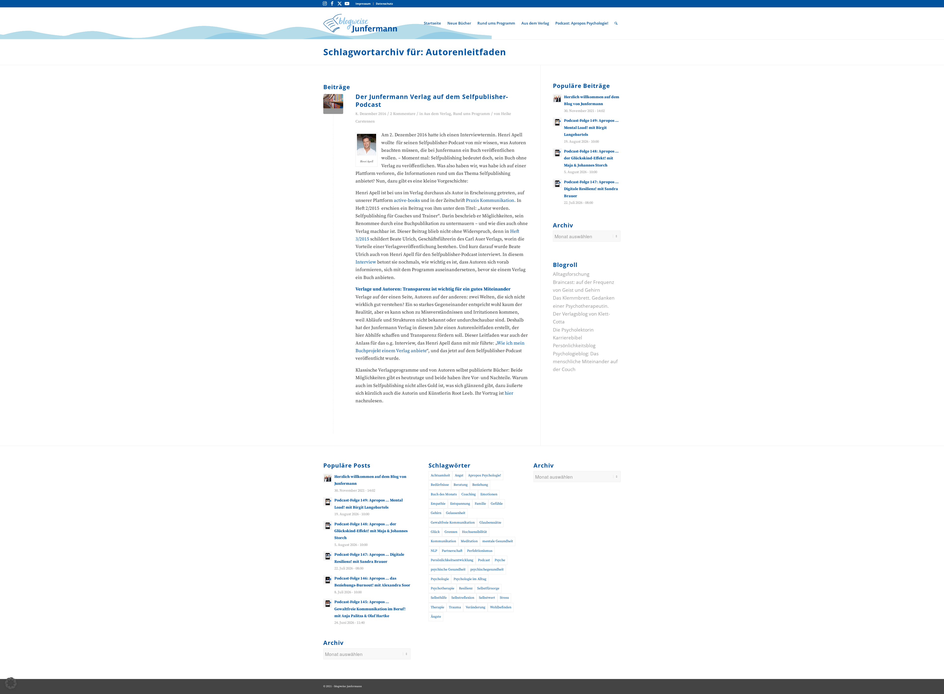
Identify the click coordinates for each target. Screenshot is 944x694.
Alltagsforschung (571, 274)
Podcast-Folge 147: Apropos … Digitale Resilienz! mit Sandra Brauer (591, 189)
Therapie (437, 607)
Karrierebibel (567, 337)
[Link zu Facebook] (332, 3)
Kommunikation (443, 541)
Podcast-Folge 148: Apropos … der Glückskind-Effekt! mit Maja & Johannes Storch (591, 158)
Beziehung (480, 485)
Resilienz (465, 588)
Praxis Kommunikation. (491, 200)
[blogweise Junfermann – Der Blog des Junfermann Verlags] (360, 23)
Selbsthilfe (439, 598)
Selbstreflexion (462, 598)
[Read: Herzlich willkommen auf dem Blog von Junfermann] (557, 98)
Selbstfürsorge (488, 588)
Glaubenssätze (490, 522)
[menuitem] (363, 3)
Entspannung (460, 503)
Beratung (461, 485)
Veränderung (475, 607)
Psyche (500, 560)
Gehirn (436, 513)
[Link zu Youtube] (347, 3)
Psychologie (440, 579)
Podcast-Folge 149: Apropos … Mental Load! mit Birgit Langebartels (591, 127)
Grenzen (450, 532)
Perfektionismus (479, 551)
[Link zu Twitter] (339, 3)
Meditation (469, 541)
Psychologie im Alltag (470, 579)
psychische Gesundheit (448, 569)
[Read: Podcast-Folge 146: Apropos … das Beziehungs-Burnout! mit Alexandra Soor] (327, 579)
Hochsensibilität (474, 532)
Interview (366, 262)
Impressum (363, 3)
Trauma (455, 607)
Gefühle (497, 503)
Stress (504, 598)
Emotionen (488, 494)
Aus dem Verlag (437, 113)
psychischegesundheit (487, 569)
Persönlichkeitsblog (574, 345)
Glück (435, 532)
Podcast (484, 560)
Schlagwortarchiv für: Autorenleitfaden (414, 52)
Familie (480, 503)
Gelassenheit (455, 513)
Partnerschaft (452, 551)
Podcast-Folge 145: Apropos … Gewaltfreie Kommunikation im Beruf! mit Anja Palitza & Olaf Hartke (370, 608)
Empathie (438, 503)
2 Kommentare (402, 113)
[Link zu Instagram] (324, 3)
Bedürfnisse (440, 485)
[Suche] (616, 23)
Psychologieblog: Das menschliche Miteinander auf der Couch (585, 361)
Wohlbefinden (500, 607)
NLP (434, 551)
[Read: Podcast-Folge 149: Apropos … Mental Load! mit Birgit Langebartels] (557, 122)
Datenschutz (384, 3)
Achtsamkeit (440, 475)
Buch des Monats (444, 494)
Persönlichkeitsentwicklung (452, 560)
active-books (407, 200)
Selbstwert (487, 598)
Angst (459, 475)
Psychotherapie (442, 588)
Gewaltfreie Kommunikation (453, 522)
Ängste (436, 616)
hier (509, 393)
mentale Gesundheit (497, 541)
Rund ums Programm (471, 113)
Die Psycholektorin (573, 329)
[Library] (333, 104)
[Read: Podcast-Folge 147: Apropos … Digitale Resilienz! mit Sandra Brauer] (557, 183)
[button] (11, 683)
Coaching (468, 494)
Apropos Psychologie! (484, 475)
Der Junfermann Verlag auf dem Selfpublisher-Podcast (431, 100)
